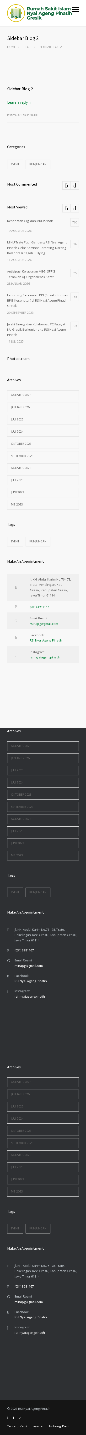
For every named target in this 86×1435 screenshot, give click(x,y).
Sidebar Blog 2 (20, 88)
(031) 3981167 (39, 607)
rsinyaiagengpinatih (22, 115)
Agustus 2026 (21, 395)
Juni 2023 (17, 492)
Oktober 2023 (21, 444)
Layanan (38, 1426)
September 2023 (22, 456)
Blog (28, 47)
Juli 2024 (17, 431)
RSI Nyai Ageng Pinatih (46, 640)
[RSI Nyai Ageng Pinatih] (39, 13)
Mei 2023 (17, 504)
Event (15, 164)
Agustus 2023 (21, 468)
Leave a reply (17, 102)
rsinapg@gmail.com (44, 623)
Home (11, 47)
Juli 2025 (17, 419)
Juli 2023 (17, 480)
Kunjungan (38, 164)
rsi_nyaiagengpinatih (45, 657)
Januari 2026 (20, 407)
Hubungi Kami (59, 1426)
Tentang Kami (17, 1426)
